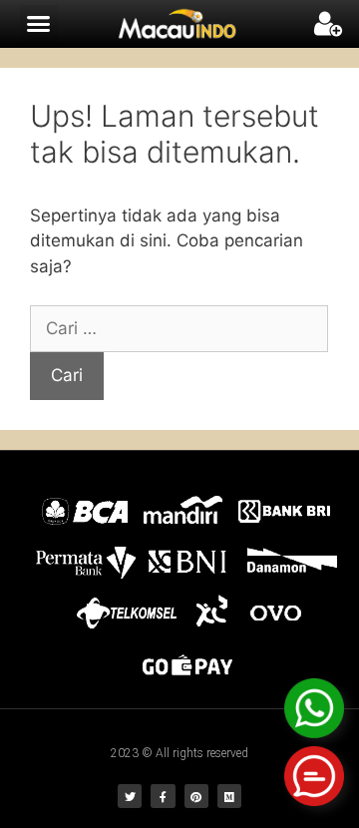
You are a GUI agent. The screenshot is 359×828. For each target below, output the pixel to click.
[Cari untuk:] (179, 328)
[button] (39, 24)
